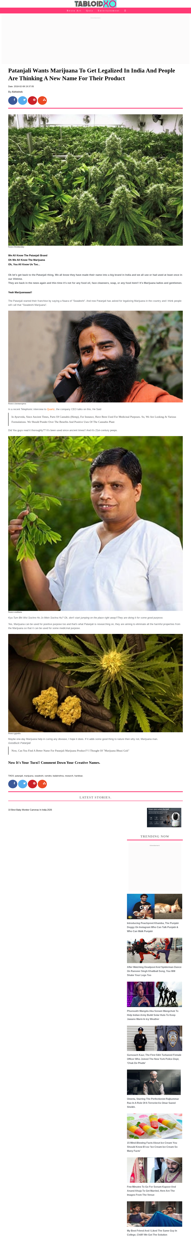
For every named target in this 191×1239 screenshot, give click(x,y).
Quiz (89, 10)
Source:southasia (15, 612)
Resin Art (74, 10)
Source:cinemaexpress (17, 403)
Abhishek (17, 92)
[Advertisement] (95, 41)
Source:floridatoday (16, 247)
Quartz (51, 409)
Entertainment (109, 10)
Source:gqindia (14, 733)
